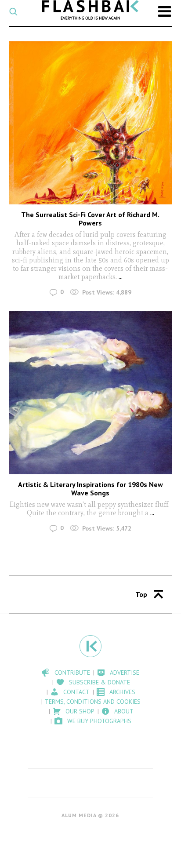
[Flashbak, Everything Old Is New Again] (90, 10)
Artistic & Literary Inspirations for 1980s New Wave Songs (90, 488)
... (121, 277)
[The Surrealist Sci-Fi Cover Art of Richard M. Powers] (90, 122)
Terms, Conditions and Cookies (93, 702)
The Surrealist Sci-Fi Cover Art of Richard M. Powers (90, 218)
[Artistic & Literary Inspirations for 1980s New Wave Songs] (90, 392)
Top (141, 594)
